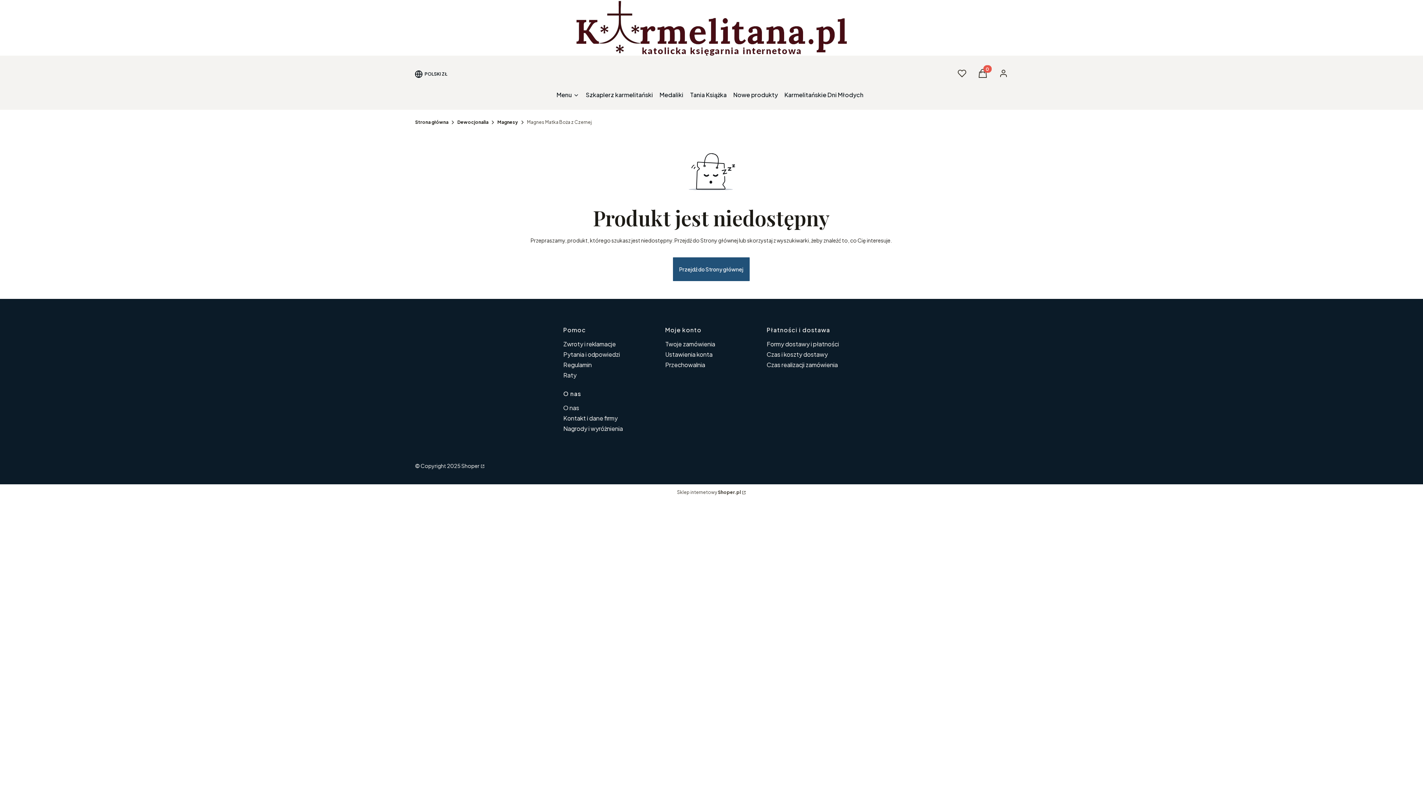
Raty (570, 375)
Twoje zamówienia (690, 344)
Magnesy (507, 122)
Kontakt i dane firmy (590, 418)
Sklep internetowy (709, 492)
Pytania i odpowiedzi (591, 354)
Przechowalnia (685, 365)
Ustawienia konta (689, 354)
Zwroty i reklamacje (589, 344)
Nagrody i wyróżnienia (593, 428)
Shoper (470, 465)
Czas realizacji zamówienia (802, 365)
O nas (571, 408)
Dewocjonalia (472, 122)
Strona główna (431, 122)
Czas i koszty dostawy (797, 354)
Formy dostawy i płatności (803, 344)
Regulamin (577, 365)
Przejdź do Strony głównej (711, 269)
